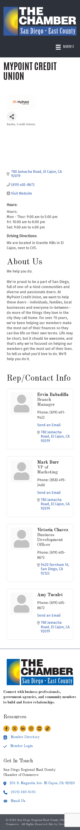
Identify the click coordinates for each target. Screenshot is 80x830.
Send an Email (48, 425)
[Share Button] (12, 116)
